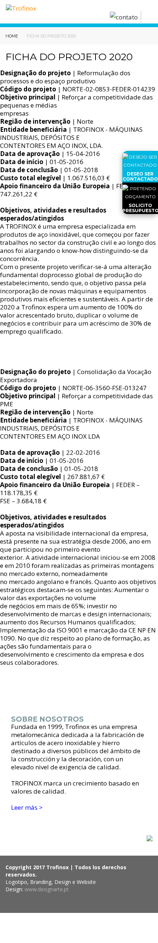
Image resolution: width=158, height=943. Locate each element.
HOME (12, 36)
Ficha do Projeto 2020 (51, 36)
